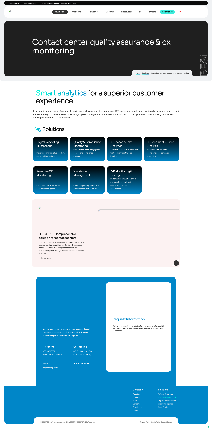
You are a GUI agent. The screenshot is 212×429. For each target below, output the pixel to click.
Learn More (46, 258)
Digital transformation (167, 400)
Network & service (165, 394)
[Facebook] (196, 3)
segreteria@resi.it (31, 3)
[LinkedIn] (193, 3)
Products (76, 12)
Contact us (167, 12)
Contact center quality (168, 397)
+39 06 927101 (14, 3)
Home (138, 73)
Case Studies (126, 12)
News (140, 12)
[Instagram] (200, 3)
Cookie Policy (156, 422)
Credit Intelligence (165, 404)
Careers (152, 12)
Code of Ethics (166, 422)
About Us (110, 12)
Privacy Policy (145, 422)
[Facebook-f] (79, 367)
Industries (93, 12)
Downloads (137, 407)
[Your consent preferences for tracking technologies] (208, 427)
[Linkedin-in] (74, 367)
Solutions (59, 12)
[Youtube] (203, 3)
